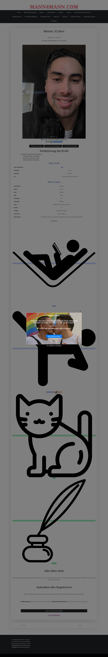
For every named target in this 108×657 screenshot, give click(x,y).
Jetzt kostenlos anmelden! (54, 336)
